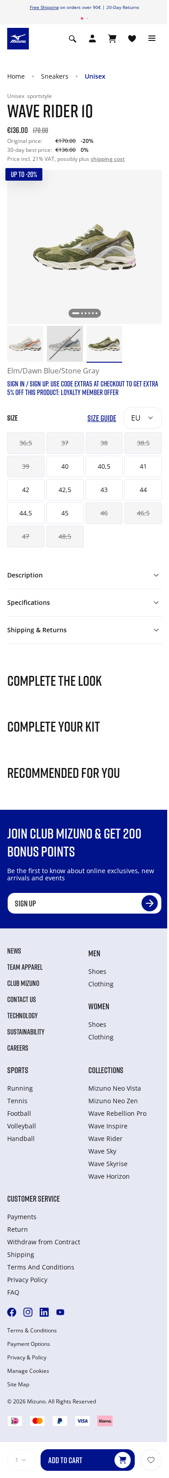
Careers (17, 1047)
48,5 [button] (65, 536)
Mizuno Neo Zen (113, 1100)
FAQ (13, 1292)
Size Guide (101, 418)
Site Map (18, 1384)
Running (20, 1088)
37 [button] (65, 443)
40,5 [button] (104, 466)
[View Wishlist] (132, 38)
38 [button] (104, 443)
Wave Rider (105, 1138)
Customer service (33, 1198)
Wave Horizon (109, 1176)
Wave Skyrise (108, 1163)
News (14, 950)
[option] (25, 344)
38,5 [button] (143, 443)
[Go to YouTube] (60, 1312)
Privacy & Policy (26, 1357)
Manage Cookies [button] (28, 1371)
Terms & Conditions (32, 1330)
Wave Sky (102, 1151)
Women (98, 1006)
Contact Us (21, 999)
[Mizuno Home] (18, 38)
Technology (22, 1015)
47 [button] (25, 536)
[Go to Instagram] (27, 1312)
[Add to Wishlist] (151, 1460)
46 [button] (104, 513)
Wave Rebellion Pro (117, 1113)
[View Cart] (112, 38)
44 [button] (143, 489)
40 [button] (65, 466)
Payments (22, 1216)
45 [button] (65, 513)
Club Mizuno (23, 983)
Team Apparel (25, 967)
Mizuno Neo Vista (114, 1088)
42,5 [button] (65, 489)
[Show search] (72, 38)
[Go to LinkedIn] (44, 1312)
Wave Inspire (108, 1126)
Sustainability (26, 1031)
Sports (17, 1070)
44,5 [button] (25, 513)
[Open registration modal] (92, 38)
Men (94, 953)
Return (17, 1229)
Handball (21, 1138)
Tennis (17, 1100)
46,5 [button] (143, 513)
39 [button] (25, 466)
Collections (105, 1070)
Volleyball (21, 1126)
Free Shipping (44, 7)
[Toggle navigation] (151, 38)
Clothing (101, 984)
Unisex (95, 76)
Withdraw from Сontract (43, 1242)
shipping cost (108, 159)
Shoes (97, 971)
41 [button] (143, 466)
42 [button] (25, 489)
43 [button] (104, 489)
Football (19, 1113)
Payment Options (28, 1344)
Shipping (20, 1254)
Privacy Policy (27, 1279)
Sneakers (55, 76)
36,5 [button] (25, 443)
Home (16, 76)
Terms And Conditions (40, 1267)
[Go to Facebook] (11, 1312)
